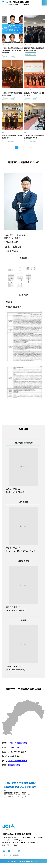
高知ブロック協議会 (8, 56)
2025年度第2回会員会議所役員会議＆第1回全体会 (34, 49)
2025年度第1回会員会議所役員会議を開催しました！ (34, 136)
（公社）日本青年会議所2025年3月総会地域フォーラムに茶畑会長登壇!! (12, 50)
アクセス (5, 855)
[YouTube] (9, 851)
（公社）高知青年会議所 (17, 743)
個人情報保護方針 (15, 855)
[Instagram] (19, 851)
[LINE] (4, 851)
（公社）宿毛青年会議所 (17, 760)
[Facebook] (14, 851)
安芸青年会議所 (14, 747)
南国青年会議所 (14, 765)
